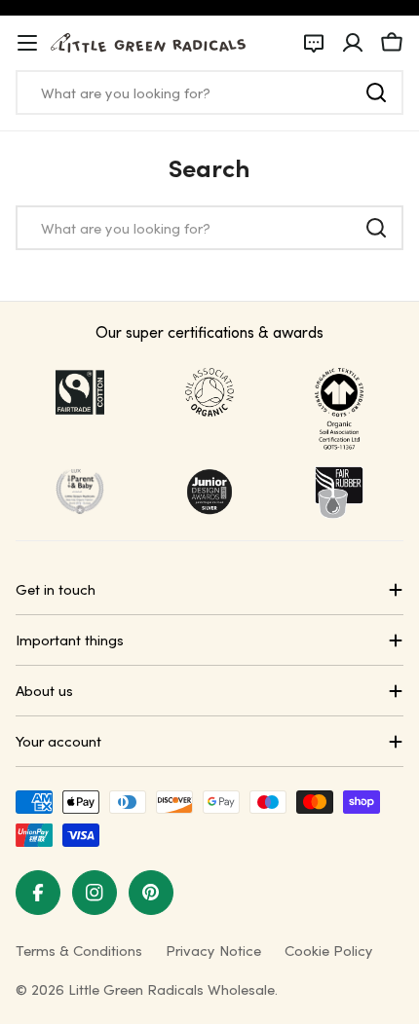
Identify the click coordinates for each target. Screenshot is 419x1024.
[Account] (352, 43)
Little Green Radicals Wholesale (171, 989)
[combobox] (209, 92)
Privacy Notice (213, 950)
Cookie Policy (329, 950)
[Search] (376, 92)
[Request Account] (313, 43)
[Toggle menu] (27, 43)
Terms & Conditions (79, 950)
